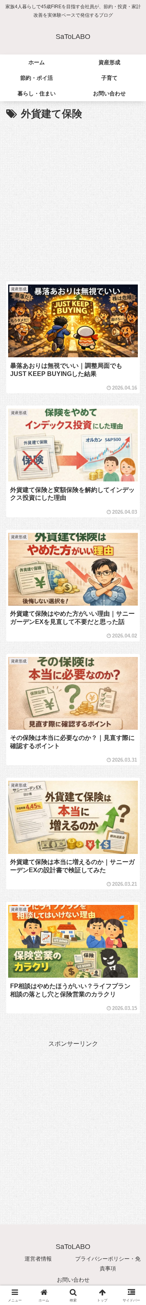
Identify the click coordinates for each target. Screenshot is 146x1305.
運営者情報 (38, 1259)
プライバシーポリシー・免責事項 (108, 1264)
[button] (130, 1062)
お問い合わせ (73, 1280)
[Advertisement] (73, 200)
